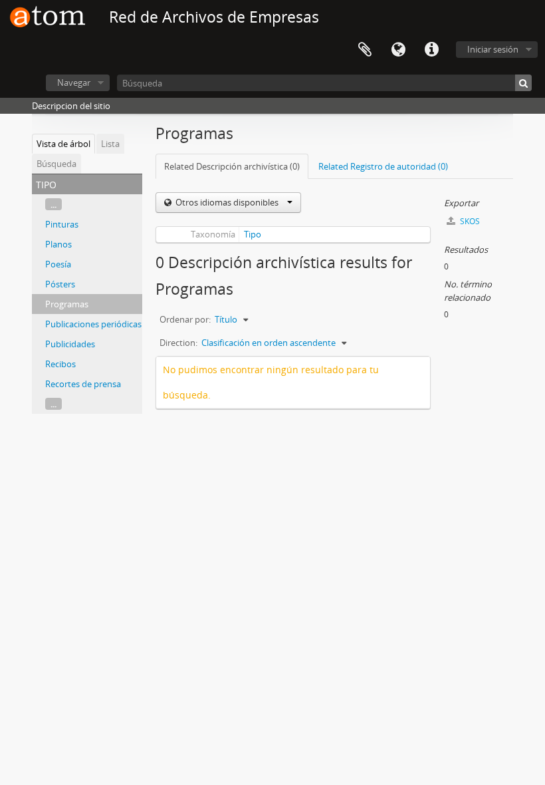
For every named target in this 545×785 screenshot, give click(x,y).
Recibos (60, 364)
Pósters (60, 284)
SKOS (469, 221)
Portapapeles (365, 50)
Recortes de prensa (83, 384)
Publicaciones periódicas (93, 324)
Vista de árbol (63, 144)
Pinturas (61, 224)
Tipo (252, 234)
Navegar (73, 82)
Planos (58, 244)
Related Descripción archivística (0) (232, 166)
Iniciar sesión (492, 49)
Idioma (398, 50)
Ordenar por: (185, 319)
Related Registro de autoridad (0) (383, 166)
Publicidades (70, 344)
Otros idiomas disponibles (226, 202)
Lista (110, 144)
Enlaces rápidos (431, 50)
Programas (66, 304)
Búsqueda (56, 164)
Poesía (58, 264)
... (53, 204)
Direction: (178, 343)
